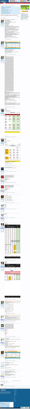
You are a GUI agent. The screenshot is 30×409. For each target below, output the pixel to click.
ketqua (14, 398)
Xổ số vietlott (15, 392)
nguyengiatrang (22, 15)
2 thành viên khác (11, 369)
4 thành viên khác (12, 165)
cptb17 (28, 14)
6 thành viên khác (11, 202)
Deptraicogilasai (26, 14)
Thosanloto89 (24, 14)
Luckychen (5, 170)
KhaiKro (5, 335)
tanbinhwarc (28, 16)
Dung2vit (24, 15)
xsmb (14, 396)
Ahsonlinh (5, 313)
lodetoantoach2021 (6, 38)
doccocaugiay (22, 16)
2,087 (3, 26)
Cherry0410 (27, 15)
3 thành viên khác (12, 336)
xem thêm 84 (22, 19)
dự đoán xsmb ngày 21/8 (7, 404)
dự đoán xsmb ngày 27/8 (7, 407)
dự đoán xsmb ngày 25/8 (7, 406)
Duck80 (24, 16)
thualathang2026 (26, 18)
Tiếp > (6, 18)
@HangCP (8, 317)
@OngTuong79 (9, 49)
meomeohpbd (6, 39)
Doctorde (26, 16)
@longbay (6, 51)
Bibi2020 (5, 165)
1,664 (3, 268)
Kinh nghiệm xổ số (15, 393)
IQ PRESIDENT (24, 18)
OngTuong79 (8, 39)
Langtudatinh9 (9, 336)
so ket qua (15, 400)
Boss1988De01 (9, 360)
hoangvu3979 (22, 18)
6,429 (3, 144)
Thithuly (6, 369)
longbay (5, 201)
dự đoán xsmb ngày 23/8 (7, 405)
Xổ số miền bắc (15, 390)
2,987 (3, 357)
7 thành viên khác (11, 192)
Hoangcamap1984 (6, 164)
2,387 (3, 145)
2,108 (3, 182)
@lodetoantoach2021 (7, 362)
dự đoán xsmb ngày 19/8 (7, 403)
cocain (23, 16)
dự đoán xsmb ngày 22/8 (3, 405)
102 (3, 173)
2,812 (3, 356)
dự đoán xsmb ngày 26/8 (3, 407)
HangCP (6, 165)
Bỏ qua (29, 406)
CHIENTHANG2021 (6, 191)
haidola (8, 202)
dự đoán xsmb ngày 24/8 (3, 406)
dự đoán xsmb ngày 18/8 (3, 403)
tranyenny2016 (22, 14)
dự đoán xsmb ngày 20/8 (3, 404)
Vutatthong (25, 15)
